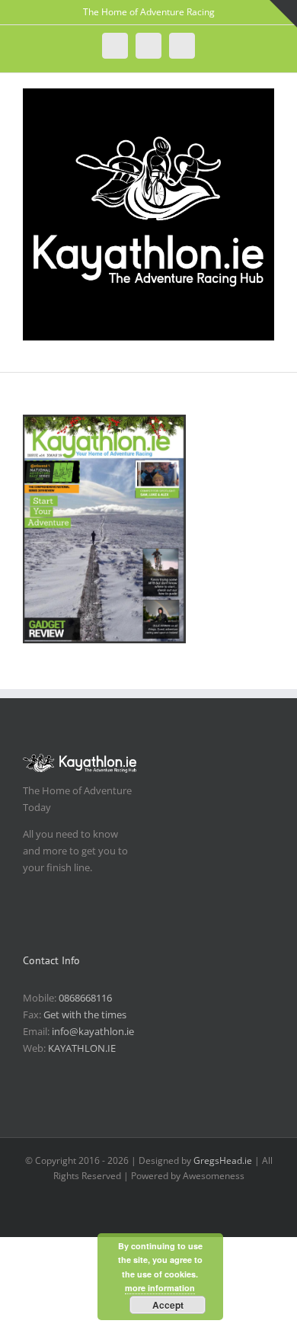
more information (160, 1287)
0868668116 (85, 998)
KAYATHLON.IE (82, 1048)
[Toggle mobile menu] (268, 349)
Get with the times (84, 1014)
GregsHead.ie (222, 1160)
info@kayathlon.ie (93, 1031)
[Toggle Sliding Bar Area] (283, 13)
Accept (168, 1305)
